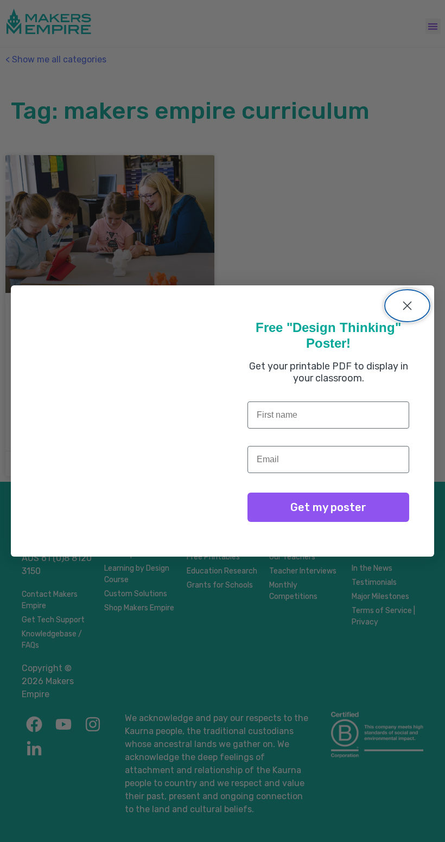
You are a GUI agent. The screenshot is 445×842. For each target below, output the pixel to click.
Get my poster (328, 507)
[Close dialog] (407, 306)
